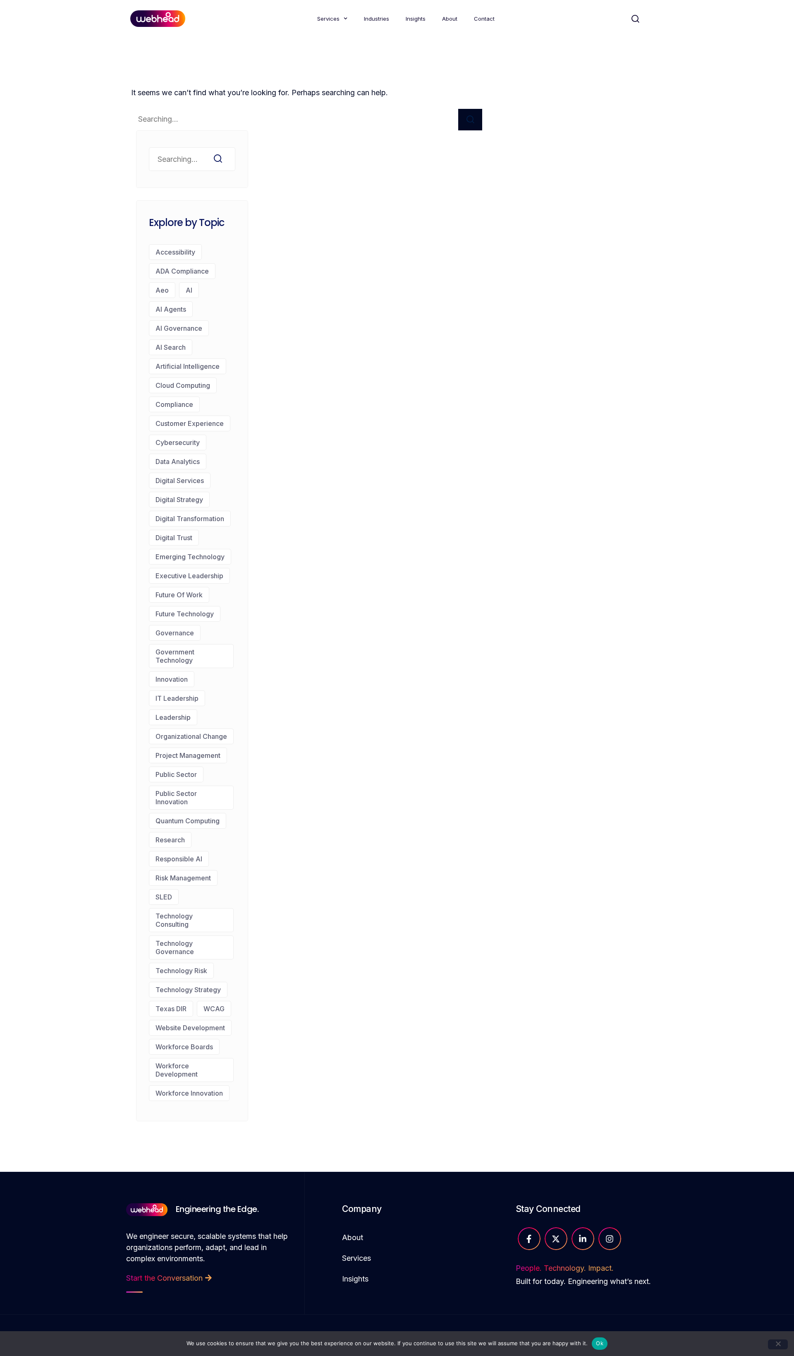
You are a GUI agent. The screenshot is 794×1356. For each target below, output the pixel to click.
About (449, 18)
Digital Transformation (189, 519)
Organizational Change (191, 736)
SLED (163, 897)
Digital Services (179, 480)
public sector (176, 774)
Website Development (190, 1028)
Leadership (173, 717)
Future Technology (184, 614)
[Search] (470, 119)
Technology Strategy (188, 990)
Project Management (187, 755)
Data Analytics (177, 461)
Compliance (174, 404)
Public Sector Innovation (176, 797)
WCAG (214, 1009)
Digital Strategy (179, 499)
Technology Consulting (174, 920)
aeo (162, 290)
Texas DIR (171, 1009)
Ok (599, 1343)
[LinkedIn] (583, 1238)
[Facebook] (529, 1238)
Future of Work (179, 595)
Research (170, 840)
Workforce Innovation (189, 1093)
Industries (376, 18)
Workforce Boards (184, 1047)
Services (328, 18)
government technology (174, 656)
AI (189, 290)
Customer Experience (189, 423)
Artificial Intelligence (187, 366)
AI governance (178, 328)
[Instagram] (609, 1238)
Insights (416, 18)
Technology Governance (174, 947)
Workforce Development (176, 1070)
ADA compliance (182, 271)
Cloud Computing (182, 385)
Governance (174, 633)
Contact (484, 18)
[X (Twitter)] (556, 1238)
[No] (778, 1344)
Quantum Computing (187, 821)
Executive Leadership (189, 576)
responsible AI (178, 859)
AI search (170, 347)
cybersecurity (177, 442)
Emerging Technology (190, 557)
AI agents (170, 309)
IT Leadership (176, 698)
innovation (171, 679)
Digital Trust (173, 538)
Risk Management (183, 878)
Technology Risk (181, 971)
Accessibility (175, 252)
